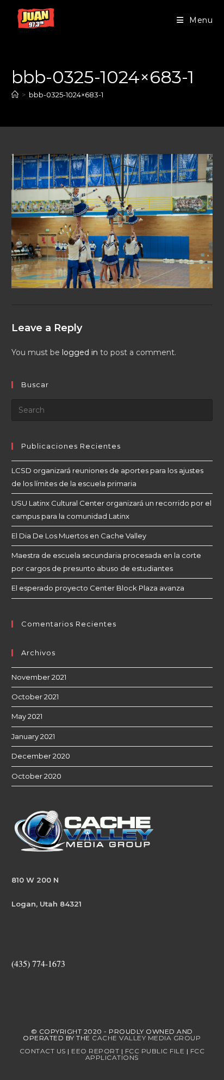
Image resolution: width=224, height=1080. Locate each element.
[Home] (14, 94)
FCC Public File (155, 1051)
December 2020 (40, 756)
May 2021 (26, 716)
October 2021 (35, 696)
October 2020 (36, 776)
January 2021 (33, 736)
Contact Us (43, 1051)
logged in (80, 352)
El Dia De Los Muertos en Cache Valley (78, 535)
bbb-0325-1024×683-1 (66, 94)
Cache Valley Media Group (146, 1038)
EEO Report (95, 1051)
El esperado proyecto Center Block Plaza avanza (97, 588)
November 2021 (38, 677)
